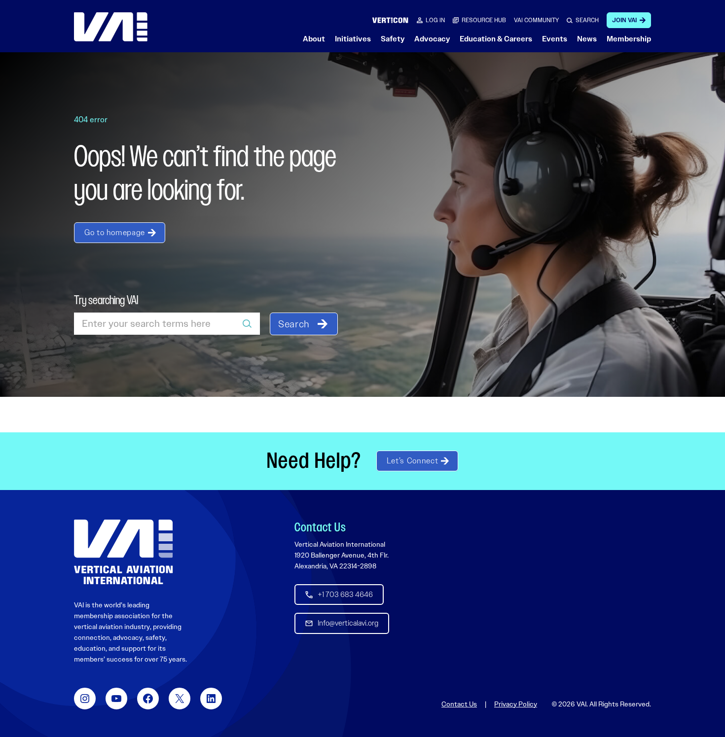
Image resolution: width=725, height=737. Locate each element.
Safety (392, 39)
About (314, 39)
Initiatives (353, 39)
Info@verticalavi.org (348, 623)
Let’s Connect (412, 461)
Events (554, 39)
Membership (629, 39)
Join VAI (624, 20)
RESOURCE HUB (484, 20)
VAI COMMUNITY (536, 20)
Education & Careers (496, 39)
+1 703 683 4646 (345, 594)
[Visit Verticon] (390, 20)
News (587, 39)
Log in (435, 20)
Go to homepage (114, 232)
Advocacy (432, 39)
